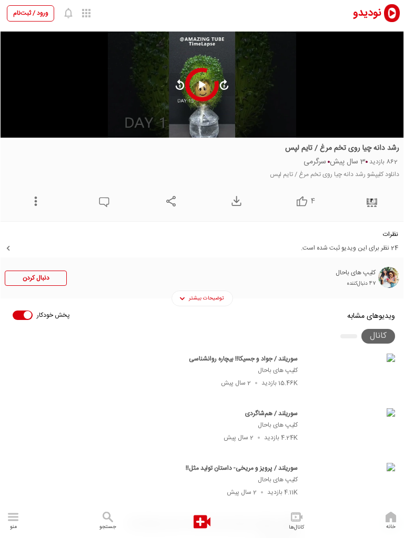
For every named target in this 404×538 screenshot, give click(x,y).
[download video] (233, 201)
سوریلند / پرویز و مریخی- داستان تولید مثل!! (242, 468)
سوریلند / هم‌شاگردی (271, 413)
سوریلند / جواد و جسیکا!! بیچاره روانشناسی (243, 359)
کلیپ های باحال (278, 370)
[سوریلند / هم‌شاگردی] (351, 432)
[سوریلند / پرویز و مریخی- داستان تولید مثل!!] (351, 487)
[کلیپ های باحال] (388, 277)
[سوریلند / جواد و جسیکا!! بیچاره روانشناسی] (351, 378)
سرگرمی (315, 162)
